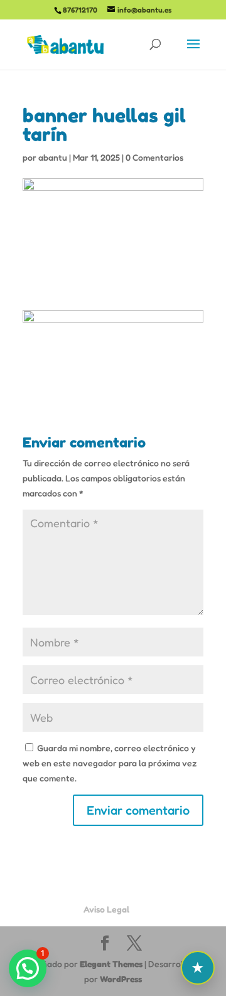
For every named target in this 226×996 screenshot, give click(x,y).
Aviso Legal (106, 909)
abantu (52, 157)
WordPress (121, 978)
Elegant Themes (111, 963)
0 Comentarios (154, 157)
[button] (27, 968)
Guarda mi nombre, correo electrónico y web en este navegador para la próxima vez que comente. (110, 762)
